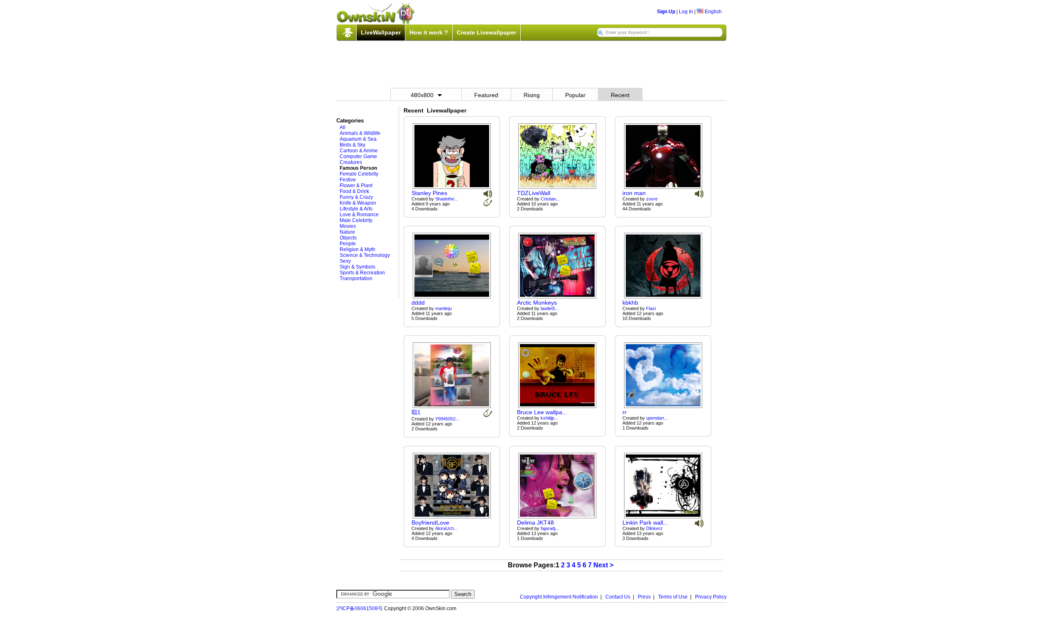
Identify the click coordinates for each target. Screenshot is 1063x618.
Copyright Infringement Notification (559, 597)
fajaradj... (550, 528)
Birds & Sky (352, 145)
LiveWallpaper (381, 32)
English (712, 12)
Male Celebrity (356, 220)
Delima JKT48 (535, 522)
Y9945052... (447, 418)
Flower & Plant (356, 185)
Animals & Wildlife (360, 133)
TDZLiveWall (533, 193)
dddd (418, 302)
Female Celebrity (359, 174)
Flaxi (651, 308)
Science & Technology (365, 255)
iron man (634, 193)
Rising (532, 95)
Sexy (345, 261)
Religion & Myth (357, 249)
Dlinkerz (654, 528)
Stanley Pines (429, 193)
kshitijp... (549, 417)
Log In (686, 12)
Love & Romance (359, 214)
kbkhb (630, 302)
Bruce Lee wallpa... (542, 412)
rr (624, 412)
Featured (486, 95)
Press (644, 597)
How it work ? (428, 32)
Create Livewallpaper (486, 32)
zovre (652, 198)
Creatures (351, 162)
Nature (347, 232)
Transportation (356, 278)
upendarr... (657, 417)
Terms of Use (673, 597)
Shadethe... (446, 198)
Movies (348, 226)
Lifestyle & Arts (356, 209)
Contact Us (617, 597)
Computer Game (358, 156)
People (348, 244)
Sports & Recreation (362, 273)
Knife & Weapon (358, 203)
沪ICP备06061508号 (359, 608)
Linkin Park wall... (645, 522)
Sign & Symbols (357, 267)
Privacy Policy (711, 597)
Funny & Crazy (356, 197)
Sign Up (666, 12)
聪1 (416, 412)
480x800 (422, 95)
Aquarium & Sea (358, 139)
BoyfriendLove (430, 522)
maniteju (443, 308)
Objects (348, 238)
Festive (348, 180)
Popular (575, 95)
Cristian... (550, 198)
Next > (603, 565)
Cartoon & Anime (359, 151)
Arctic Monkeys (537, 302)
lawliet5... (550, 308)
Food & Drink (354, 191)
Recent (620, 95)
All (342, 127)
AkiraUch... (446, 528)
